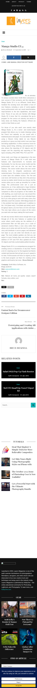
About (14, 1)
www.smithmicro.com (12, 269)
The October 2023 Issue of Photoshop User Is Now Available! (23, 474)
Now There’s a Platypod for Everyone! (27, 622)
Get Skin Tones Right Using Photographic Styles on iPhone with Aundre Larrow (22, 463)
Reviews (10, 287)
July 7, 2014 (25, 375)
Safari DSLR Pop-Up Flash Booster (18, 371)
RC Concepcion (14, 375)
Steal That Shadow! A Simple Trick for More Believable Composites (22, 450)
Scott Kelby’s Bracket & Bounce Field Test (9, 622)
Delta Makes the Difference (9, 648)
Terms (29, 1)
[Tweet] (28, 57)
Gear (3, 41)
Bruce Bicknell (7, 50)
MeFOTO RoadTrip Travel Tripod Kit (18, 389)
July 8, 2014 (25, 395)
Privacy (21, 1)
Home (8, 1)
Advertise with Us (18, 6)
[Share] (14, 57)
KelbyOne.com (6, 589)
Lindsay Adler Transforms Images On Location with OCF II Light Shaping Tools (27, 653)
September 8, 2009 (20, 50)
